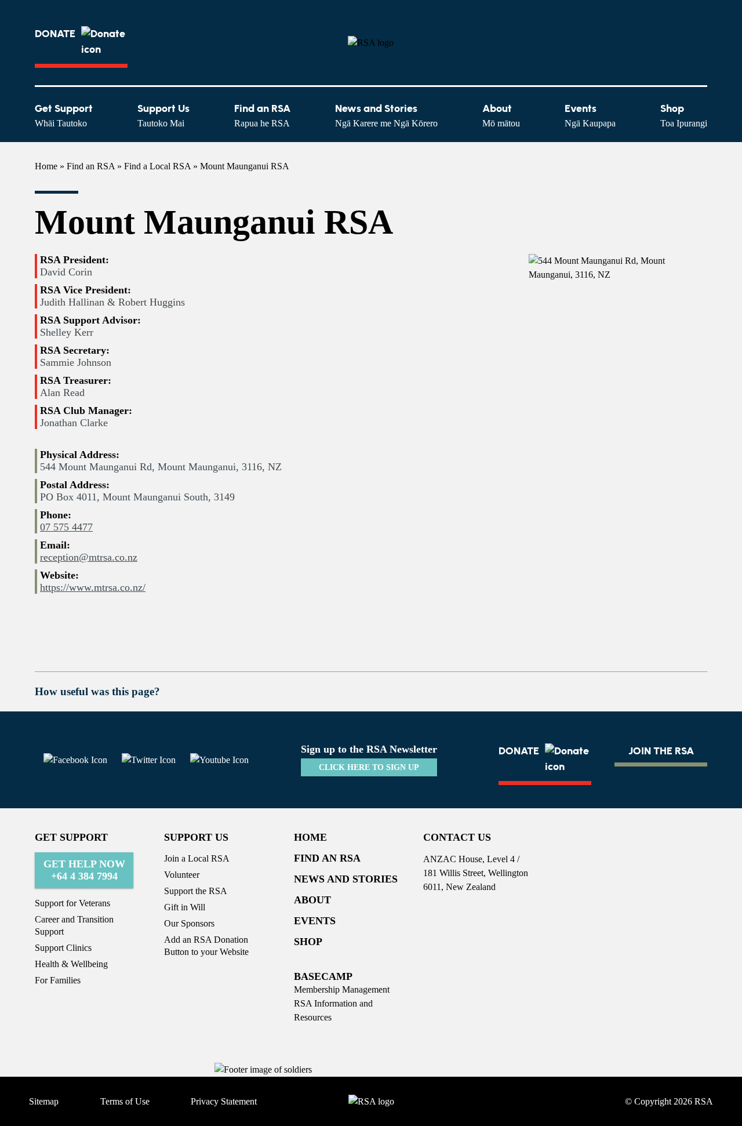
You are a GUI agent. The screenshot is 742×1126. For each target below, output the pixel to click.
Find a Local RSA (157, 166)
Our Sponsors (189, 923)
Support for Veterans (72, 903)
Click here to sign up (369, 767)
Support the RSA (195, 891)
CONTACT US (457, 837)
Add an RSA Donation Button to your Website (206, 946)
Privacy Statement (224, 1101)
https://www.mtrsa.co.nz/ (93, 587)
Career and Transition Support (74, 925)
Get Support (64, 115)
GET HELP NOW (84, 870)
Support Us (163, 115)
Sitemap (44, 1101)
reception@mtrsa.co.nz (88, 557)
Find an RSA (262, 115)
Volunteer (181, 875)
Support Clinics (63, 948)
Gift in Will (184, 907)
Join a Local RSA (197, 858)
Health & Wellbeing (71, 964)
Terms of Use (125, 1101)
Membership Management (342, 989)
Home (46, 166)
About (501, 115)
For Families (58, 980)
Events (590, 115)
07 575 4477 (66, 527)
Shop (683, 115)
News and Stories (386, 115)
